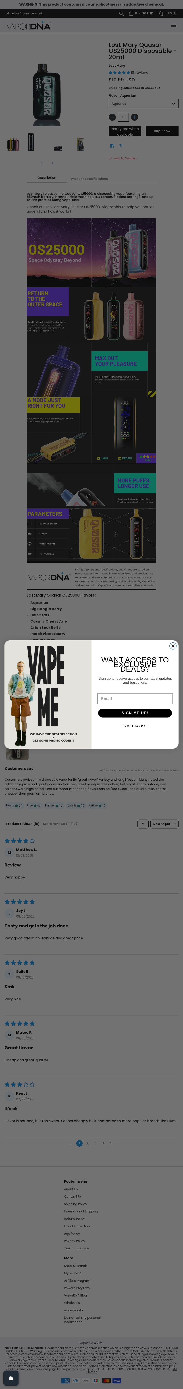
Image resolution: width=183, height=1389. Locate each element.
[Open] (11, 1378)
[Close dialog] (173, 646)
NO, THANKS (135, 726)
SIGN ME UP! (135, 713)
